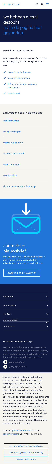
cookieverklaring (11, 433)
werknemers (9, 305)
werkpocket (10, 175)
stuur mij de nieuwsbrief (22, 272)
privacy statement (21, 430)
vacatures (8, 296)
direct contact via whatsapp (19, 186)
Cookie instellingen (26, 459)
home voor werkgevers (19, 72)
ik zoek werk (14, 93)
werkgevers (9, 326)
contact (7, 314)
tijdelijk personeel (13, 153)
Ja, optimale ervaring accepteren (26, 446)
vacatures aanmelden (19, 78)
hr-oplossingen (12, 131)
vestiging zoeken (13, 142)
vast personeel (11, 164)
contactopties (11, 120)
